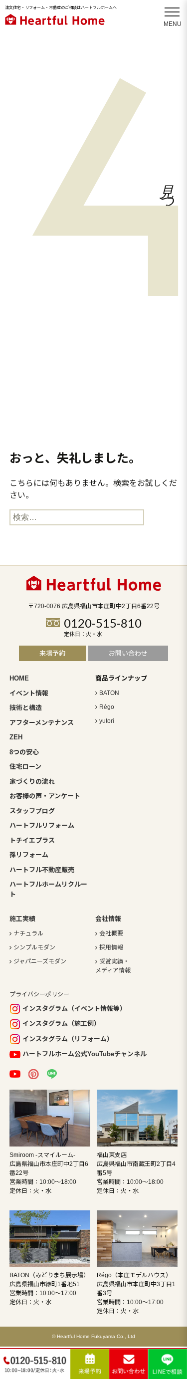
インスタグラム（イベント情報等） (74, 1008)
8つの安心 (24, 752)
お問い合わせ (128, 653)
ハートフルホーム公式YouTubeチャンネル (84, 1054)
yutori (106, 720)
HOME (19, 678)
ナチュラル (28, 933)
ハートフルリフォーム (41, 825)
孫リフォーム (28, 855)
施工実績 (22, 918)
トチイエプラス (32, 840)
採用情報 (111, 947)
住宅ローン (25, 766)
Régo (106, 706)
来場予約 (52, 653)
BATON (109, 693)
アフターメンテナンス (41, 722)
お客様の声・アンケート (44, 796)
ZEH (15, 737)
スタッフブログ (32, 811)
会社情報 (108, 918)
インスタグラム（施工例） (61, 1023)
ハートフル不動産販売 (41, 870)
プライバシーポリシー (39, 994)
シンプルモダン (34, 947)
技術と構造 (25, 707)
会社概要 (111, 933)
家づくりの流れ (32, 781)
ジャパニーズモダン (39, 961)
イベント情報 (28, 693)
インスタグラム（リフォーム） (67, 1039)
